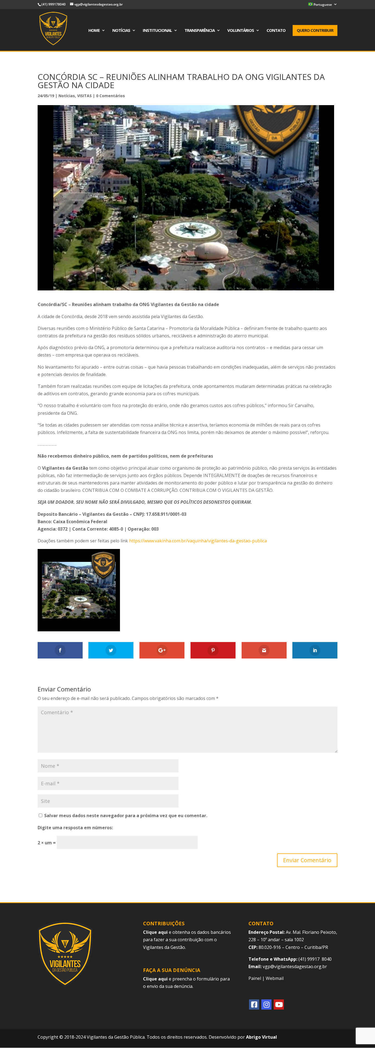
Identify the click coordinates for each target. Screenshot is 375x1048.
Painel (254, 978)
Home (94, 30)
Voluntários (240, 30)
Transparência (199, 30)
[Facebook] (254, 1004)
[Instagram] (266, 1004)
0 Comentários (110, 95)
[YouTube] (279, 1004)
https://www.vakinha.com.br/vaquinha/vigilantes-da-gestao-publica (198, 541)
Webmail (275, 978)
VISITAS (84, 95)
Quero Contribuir (315, 30)
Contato (276, 30)
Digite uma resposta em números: (75, 828)
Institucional (157, 30)
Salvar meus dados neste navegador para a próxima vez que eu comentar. (125, 815)
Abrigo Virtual (261, 1037)
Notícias (121, 30)
